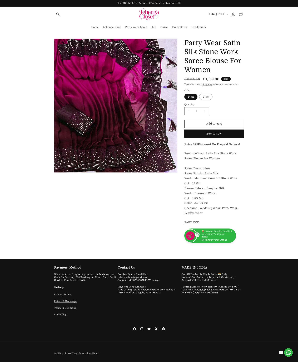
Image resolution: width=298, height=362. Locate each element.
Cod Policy (60, 314)
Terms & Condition (65, 308)
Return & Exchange (65, 301)
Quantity (189, 104)
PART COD (191, 222)
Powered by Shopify (89, 353)
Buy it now (214, 133)
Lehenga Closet (70, 353)
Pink (191, 96)
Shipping (207, 84)
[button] (58, 14)
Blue (206, 96)
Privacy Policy (62, 294)
